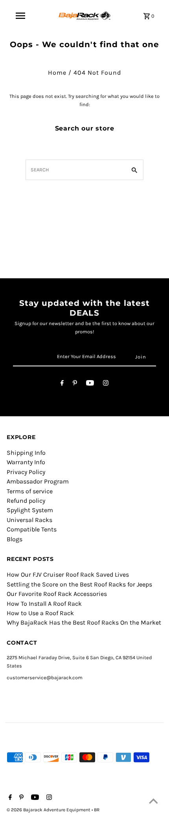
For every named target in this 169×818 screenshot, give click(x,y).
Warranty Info (26, 462)
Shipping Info (26, 452)
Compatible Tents (32, 529)
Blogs (14, 539)
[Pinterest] (75, 384)
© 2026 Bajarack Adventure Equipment (49, 809)
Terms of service (30, 491)
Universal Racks (29, 520)
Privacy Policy (26, 472)
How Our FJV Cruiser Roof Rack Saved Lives (68, 574)
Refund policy (26, 500)
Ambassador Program (38, 481)
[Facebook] (62, 384)
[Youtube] (90, 384)
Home (57, 72)
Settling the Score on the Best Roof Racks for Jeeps (79, 584)
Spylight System (30, 510)
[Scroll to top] (153, 802)
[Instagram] (105, 384)
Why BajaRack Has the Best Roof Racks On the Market (84, 622)
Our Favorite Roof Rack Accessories (57, 593)
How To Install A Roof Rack (44, 603)
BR (96, 809)
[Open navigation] (20, 16)
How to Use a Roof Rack (40, 613)
